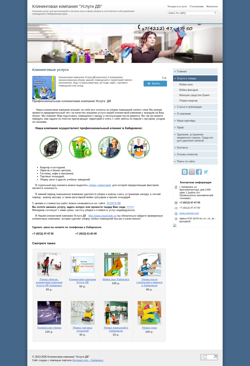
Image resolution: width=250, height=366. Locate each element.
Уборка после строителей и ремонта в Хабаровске (149, 282)
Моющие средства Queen (194, 95)
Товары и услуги (177, 6)
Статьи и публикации (189, 106)
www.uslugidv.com (189, 213)
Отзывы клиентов (187, 154)
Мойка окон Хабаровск (116, 279)
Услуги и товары (186, 78)
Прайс (180, 127)
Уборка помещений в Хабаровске (116, 329)
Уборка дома (149, 327)
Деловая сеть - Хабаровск (87, 360)
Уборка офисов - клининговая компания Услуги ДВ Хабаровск (49, 282)
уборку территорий (100, 185)
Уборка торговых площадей (82, 329)
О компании (197, 6)
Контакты (212, 6)
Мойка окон (186, 84)
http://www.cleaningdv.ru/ (102, 215)
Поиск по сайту (186, 161)
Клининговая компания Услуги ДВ (82, 281)
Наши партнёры (186, 120)
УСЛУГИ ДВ (114, 203)
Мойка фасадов (188, 89)
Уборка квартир (188, 100)
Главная (182, 71)
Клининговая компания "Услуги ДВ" (67, 6)
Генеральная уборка (49, 327)
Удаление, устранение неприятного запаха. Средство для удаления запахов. (195, 137)
